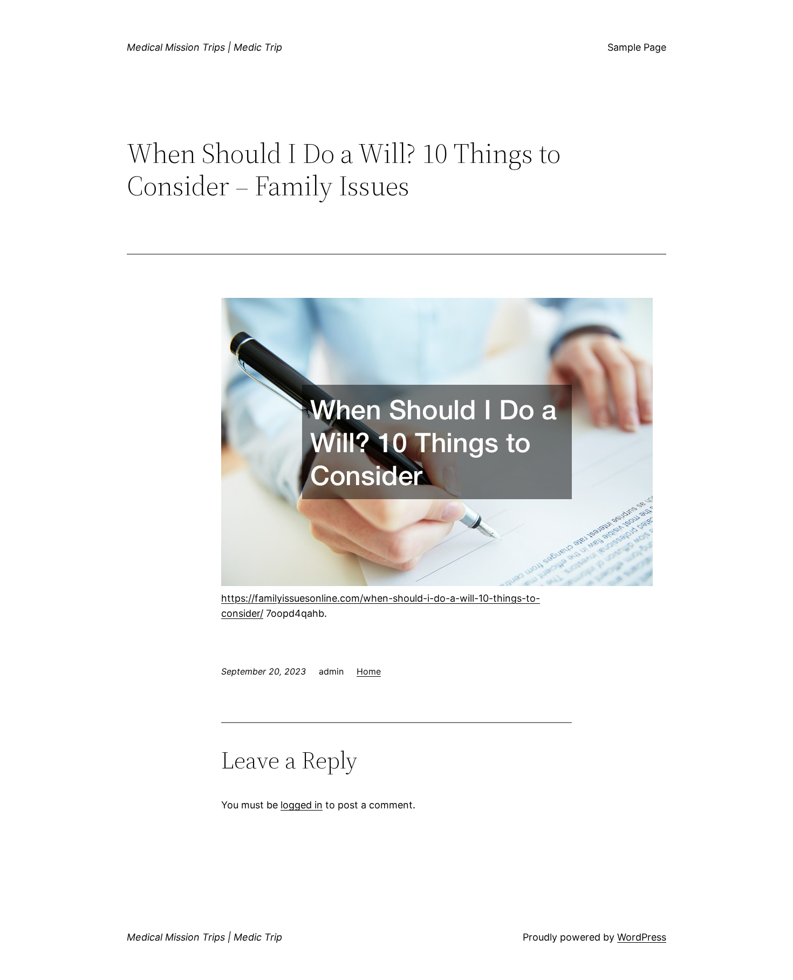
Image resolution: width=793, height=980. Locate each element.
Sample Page (636, 47)
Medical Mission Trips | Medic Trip (204, 47)
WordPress (641, 937)
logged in (302, 805)
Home (369, 671)
